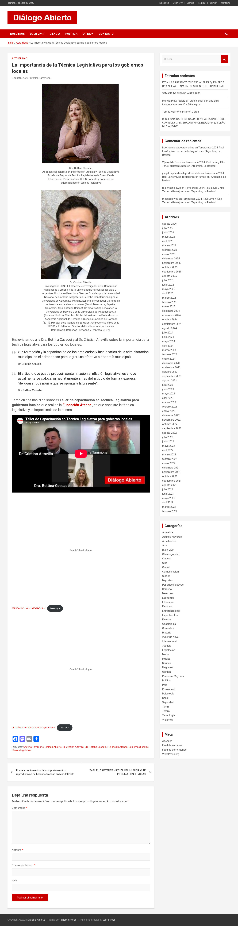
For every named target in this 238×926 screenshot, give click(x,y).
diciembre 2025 (171, 258)
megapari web (170, 198)
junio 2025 (168, 284)
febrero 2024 (169, 354)
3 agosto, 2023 (20, 77)
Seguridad (168, 702)
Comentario (19, 807)
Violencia (167, 719)
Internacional (169, 641)
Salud (165, 698)
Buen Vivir (178, 3)
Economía (168, 597)
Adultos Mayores (172, 536)
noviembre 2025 (171, 262)
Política (201, 3)
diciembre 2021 (171, 467)
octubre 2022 (169, 424)
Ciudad (166, 567)
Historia (166, 632)
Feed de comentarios (174, 749)
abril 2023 (167, 397)
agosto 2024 (169, 328)
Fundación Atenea (77, 405)
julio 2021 (167, 489)
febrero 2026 (169, 249)
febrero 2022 (169, 458)
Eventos (166, 619)
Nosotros (164, 3)
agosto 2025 (169, 276)
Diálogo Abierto (36, 919)
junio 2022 (168, 441)
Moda (165, 654)
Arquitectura (169, 541)
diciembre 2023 (171, 363)
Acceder (167, 741)
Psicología (168, 693)
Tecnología (168, 715)
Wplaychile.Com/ (171, 162)
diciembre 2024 (171, 310)
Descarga (55, 608)
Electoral (167, 606)
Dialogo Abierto (53, 747)
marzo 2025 (169, 297)
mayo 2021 (168, 498)
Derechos (167, 593)
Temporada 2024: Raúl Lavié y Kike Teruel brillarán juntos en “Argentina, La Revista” (193, 151)
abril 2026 (167, 241)
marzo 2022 (169, 454)
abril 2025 (167, 293)
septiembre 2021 (171, 480)
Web (14, 880)
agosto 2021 (169, 485)
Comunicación (170, 571)
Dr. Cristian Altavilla (73, 747)
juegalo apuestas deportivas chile (181, 173)
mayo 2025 (168, 289)
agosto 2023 (169, 380)
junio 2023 (168, 389)
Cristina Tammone (40, 77)
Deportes (167, 580)
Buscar (224, 59)
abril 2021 (167, 502)
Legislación (168, 650)
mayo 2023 (168, 393)
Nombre (17, 849)
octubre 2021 (169, 476)
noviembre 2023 (171, 367)
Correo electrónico (23, 865)
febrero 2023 (169, 406)
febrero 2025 (169, 302)
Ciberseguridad (170, 554)
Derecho (167, 589)
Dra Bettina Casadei (95, 747)
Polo (164, 684)
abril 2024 (167, 345)
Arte (164, 545)
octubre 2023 (169, 371)
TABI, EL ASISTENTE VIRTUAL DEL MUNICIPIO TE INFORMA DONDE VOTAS (118, 772)
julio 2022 (167, 437)
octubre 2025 (169, 267)
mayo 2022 (168, 445)
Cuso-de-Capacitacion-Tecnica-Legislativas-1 (33, 727)
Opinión (213, 3)
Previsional (168, 689)
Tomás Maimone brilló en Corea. (180, 111)
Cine (164, 562)
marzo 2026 (169, 245)
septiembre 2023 (171, 376)
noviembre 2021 (171, 472)
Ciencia (190, 3)
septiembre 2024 (171, 323)
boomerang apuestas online (178, 147)
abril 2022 (167, 450)
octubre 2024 (169, 319)
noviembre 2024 (171, 315)
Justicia (166, 645)
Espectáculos (170, 615)
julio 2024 (167, 332)
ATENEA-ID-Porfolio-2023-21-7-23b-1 (29, 608)
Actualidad (19, 58)
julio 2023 (167, 384)
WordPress (109, 919)
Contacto (226, 3)
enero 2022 (168, 463)
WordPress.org (170, 754)
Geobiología (169, 623)
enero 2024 (168, 358)
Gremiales (168, 628)
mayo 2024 (168, 341)
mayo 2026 (168, 236)
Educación (168, 602)
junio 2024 (168, 337)
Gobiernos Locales (139, 747)
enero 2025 (168, 306)
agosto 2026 (169, 223)
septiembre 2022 (171, 428)
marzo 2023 (169, 402)
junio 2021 (168, 493)
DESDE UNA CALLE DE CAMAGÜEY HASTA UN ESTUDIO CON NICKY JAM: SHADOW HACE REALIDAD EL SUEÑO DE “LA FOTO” (193, 122)
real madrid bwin (171, 187)
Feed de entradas (172, 745)
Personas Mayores (173, 676)
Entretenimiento (171, 610)
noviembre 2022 (171, 419)
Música (166, 658)
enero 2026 (168, 254)
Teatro (166, 711)
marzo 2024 (169, 350)
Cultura (166, 576)
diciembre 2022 (171, 415)
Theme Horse (68, 919)
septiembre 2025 (171, 271)
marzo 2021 (169, 506)
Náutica (166, 663)
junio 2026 (168, 232)
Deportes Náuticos (173, 584)
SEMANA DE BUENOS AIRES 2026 (181, 93)
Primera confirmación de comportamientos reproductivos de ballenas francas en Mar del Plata (45, 772)
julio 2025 (167, 280)
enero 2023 (168, 411)
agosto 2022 (169, 432)
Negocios (167, 667)
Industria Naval (170, 637)
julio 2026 (167, 228)
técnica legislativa (21, 750)
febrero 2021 (169, 511)
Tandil (165, 706)
